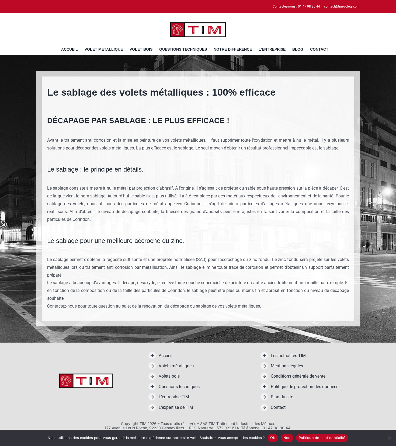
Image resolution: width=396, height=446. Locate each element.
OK (272, 437)
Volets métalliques (176, 365)
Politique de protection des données (304, 386)
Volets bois (169, 376)
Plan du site (282, 396)
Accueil (165, 355)
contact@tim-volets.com (342, 6)
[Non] (389, 438)
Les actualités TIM (288, 355)
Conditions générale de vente (298, 376)
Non (287, 437)
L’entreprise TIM (174, 396)
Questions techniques (179, 386)
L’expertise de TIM (176, 407)
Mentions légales (287, 365)
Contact (278, 407)
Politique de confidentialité (322, 437)
